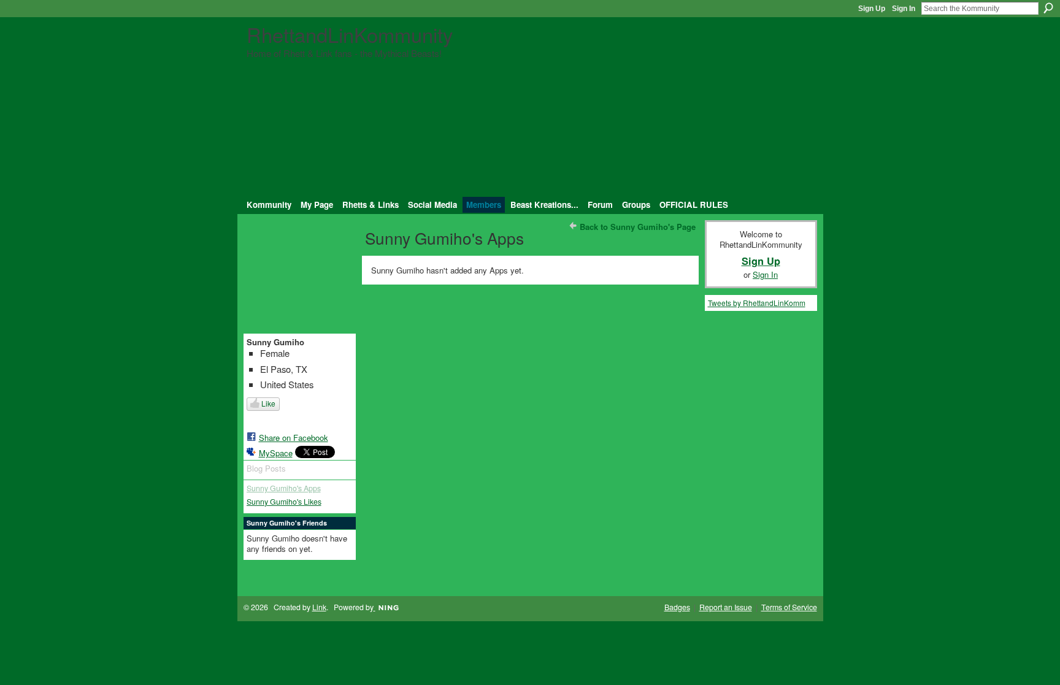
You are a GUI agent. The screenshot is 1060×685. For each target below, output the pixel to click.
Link (319, 607)
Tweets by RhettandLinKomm (756, 302)
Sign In (903, 8)
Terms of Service (789, 607)
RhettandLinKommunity (350, 34)
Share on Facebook (293, 437)
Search (1048, 7)
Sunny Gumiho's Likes (284, 501)
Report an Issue (725, 607)
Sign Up (871, 8)
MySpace (276, 453)
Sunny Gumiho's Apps (284, 488)
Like (268, 403)
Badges (677, 607)
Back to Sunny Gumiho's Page (638, 226)
